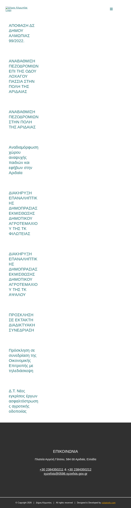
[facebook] (65, 486)
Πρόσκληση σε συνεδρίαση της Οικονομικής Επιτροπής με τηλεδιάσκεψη (22, 360)
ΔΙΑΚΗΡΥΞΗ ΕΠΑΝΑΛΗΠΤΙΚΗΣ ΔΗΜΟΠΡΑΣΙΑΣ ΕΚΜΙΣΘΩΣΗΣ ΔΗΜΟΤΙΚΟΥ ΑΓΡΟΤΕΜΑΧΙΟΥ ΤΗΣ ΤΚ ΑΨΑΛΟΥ (23, 274)
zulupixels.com (109, 502)
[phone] (124, 9)
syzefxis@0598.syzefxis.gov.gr (65, 473)
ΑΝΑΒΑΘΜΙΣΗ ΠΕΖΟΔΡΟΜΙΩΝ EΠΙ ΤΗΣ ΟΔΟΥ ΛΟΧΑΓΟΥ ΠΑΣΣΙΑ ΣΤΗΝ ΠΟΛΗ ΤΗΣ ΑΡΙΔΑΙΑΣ (24, 76)
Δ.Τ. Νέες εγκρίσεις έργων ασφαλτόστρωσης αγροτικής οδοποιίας (23, 401)
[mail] (119, 9)
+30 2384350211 (51, 469)
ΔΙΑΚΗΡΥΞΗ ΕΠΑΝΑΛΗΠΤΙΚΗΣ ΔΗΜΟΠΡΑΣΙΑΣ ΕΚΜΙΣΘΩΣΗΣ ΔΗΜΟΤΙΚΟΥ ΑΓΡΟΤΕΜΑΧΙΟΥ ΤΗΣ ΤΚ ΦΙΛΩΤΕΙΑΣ (23, 213)
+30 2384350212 (79, 469)
